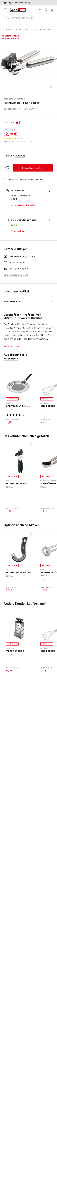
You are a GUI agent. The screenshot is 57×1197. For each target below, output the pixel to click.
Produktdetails (12, 301)
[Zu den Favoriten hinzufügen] (7, 168)
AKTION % (10, 123)
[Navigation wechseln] (5, 9)
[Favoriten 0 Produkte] (46, 9)
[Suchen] (7, 17)
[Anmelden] (40, 9)
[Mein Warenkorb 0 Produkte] (52, 9)
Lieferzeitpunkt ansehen (23, 205)
